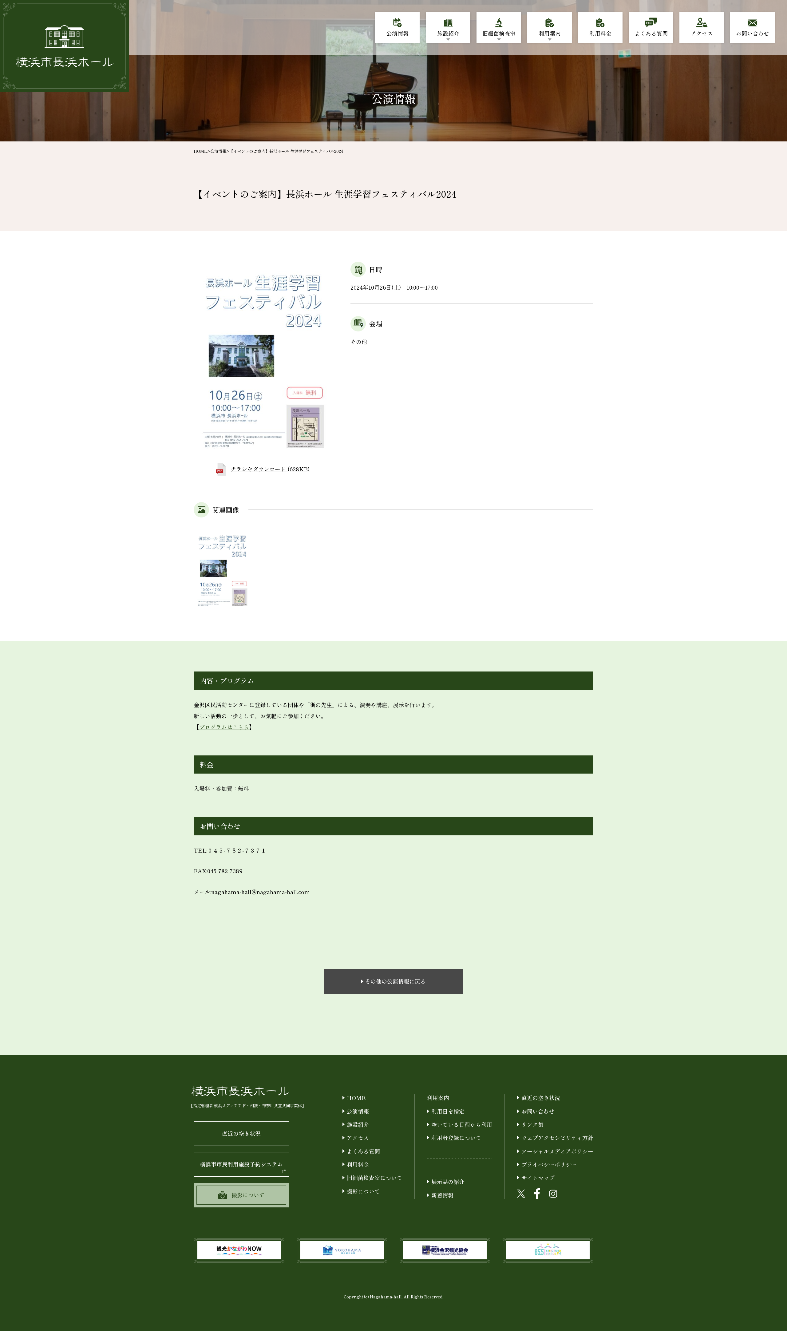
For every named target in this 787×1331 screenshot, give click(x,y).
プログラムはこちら (224, 727)
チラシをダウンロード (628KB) (270, 469)
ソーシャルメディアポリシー (557, 1151)
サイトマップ (538, 1178)
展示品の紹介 (448, 1182)
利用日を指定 (448, 1111)
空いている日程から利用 (461, 1124)
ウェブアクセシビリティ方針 (557, 1138)
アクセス (358, 1138)
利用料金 (358, 1164)
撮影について (363, 1191)
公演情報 (218, 151)
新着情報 (442, 1195)
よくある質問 (363, 1151)
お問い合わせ (538, 1111)
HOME (200, 151)
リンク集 (532, 1124)
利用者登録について (456, 1138)
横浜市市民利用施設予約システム (241, 1164)
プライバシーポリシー (549, 1164)
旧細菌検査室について (374, 1178)
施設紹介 (358, 1124)
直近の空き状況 (241, 1133)
